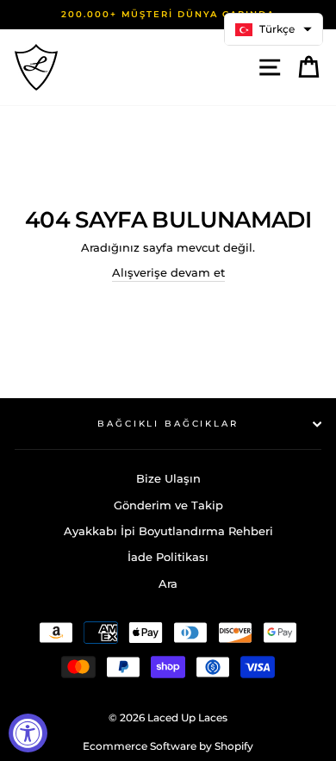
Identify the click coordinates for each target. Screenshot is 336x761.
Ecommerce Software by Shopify (168, 745)
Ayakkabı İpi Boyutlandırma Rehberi (168, 531)
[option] (168, 15)
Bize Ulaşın (168, 478)
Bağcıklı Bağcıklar (168, 423)
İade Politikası (168, 557)
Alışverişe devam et (168, 272)
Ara (168, 583)
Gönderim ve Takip (168, 505)
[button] (273, 29)
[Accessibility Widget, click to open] (28, 733)
